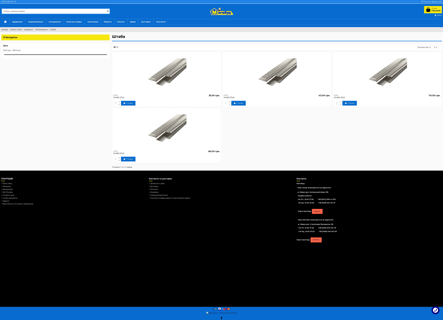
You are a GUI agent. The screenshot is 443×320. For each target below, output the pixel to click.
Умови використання (159, 195)
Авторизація (8, 189)
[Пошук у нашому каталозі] (107, 11)
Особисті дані (8, 195)
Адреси (6, 201)
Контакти (154, 189)
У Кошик (129, 103)
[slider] (3, 54)
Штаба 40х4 (339, 97)
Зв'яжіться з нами (157, 183)
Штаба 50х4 (118, 153)
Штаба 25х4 (229, 97)
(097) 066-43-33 (8, 2)
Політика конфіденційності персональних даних (170, 198)
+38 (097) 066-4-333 (327, 199)
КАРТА (316, 240)
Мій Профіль (8, 192)
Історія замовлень (10, 198)
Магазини (7, 186)
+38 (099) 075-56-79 (327, 228)
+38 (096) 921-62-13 (326, 203)
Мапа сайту (7, 183)
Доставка (154, 186)
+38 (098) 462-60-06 (328, 231)
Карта (317, 211)
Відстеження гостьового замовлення (18, 204)
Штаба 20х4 (118, 97)
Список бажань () (433, 2)
